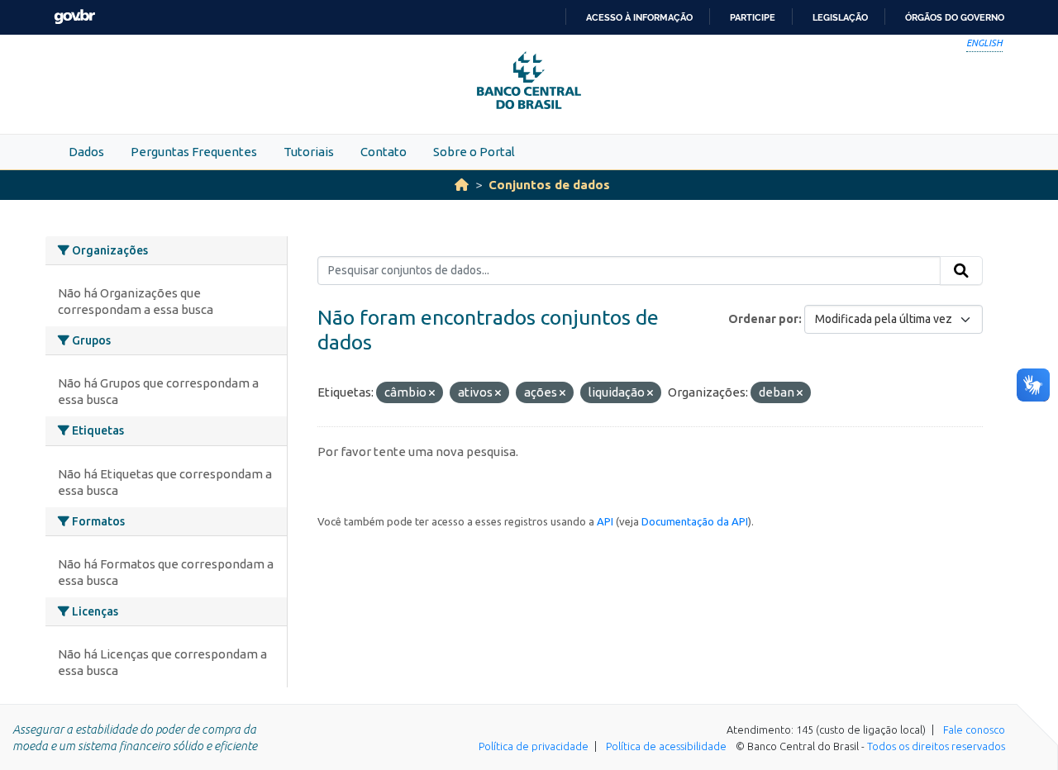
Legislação (840, 17)
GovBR (74, 17)
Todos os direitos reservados (936, 746)
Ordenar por (763, 319)
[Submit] (961, 271)
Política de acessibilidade (666, 746)
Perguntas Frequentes (194, 152)
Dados (86, 152)
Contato (383, 152)
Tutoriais (309, 152)
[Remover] (432, 393)
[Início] (462, 185)
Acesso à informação (639, 17)
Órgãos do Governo (954, 17)
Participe (752, 17)
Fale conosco (974, 729)
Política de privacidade (534, 746)
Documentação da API (694, 521)
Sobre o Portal (474, 152)
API (605, 521)
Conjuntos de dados (549, 185)
